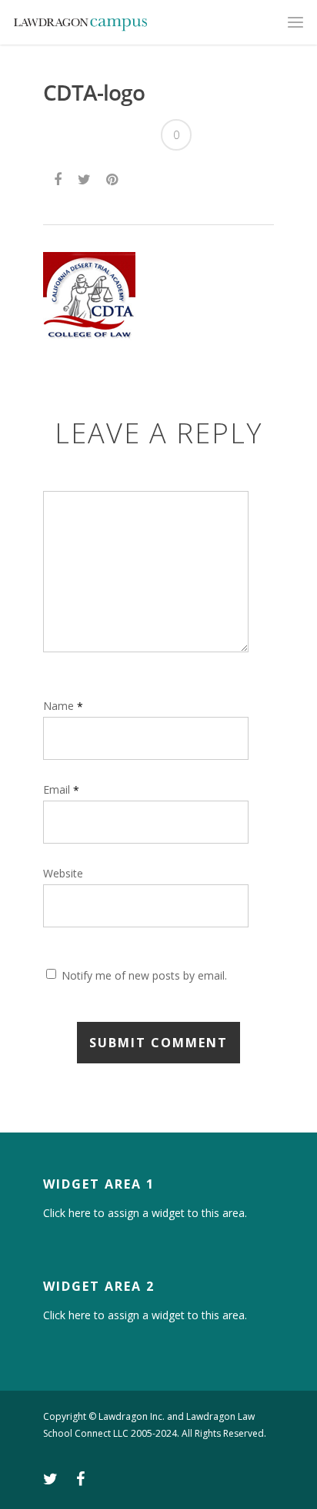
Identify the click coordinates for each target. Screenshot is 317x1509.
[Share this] (59, 177)
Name (63, 705)
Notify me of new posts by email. (144, 975)
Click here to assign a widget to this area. (145, 1213)
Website (63, 874)
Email (61, 789)
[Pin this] (113, 177)
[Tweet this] (85, 177)
